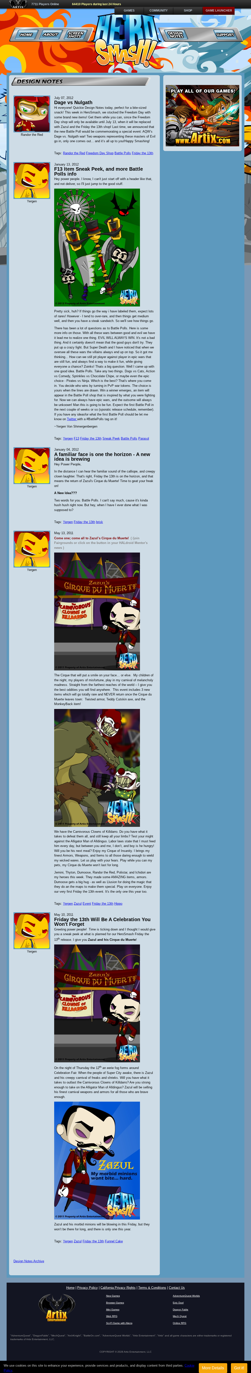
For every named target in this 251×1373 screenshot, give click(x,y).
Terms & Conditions (152, 1288)
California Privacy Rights (118, 1288)
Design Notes (176, 34)
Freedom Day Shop (99, 153)
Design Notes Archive (28, 1261)
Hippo (118, 903)
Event (87, 903)
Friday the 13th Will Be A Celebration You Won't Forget (102, 922)
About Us (51, 34)
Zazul (78, 903)
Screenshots (75, 34)
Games (129, 10)
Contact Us (177, 1288)
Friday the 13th (142, 153)
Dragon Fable (180, 1309)
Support (225, 34)
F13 (76, 438)
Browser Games (115, 1302)
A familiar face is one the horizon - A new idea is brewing (102, 457)
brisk (99, 522)
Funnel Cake (114, 1241)
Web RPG (111, 1316)
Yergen (68, 438)
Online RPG (179, 1323)
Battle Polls (122, 153)
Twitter (72, 419)
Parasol (143, 438)
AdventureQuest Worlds (186, 1295)
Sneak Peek (111, 438)
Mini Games (112, 1309)
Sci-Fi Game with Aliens (119, 1323)
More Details (213, 1368)
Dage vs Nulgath (73, 102)
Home (26, 34)
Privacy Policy (87, 1288)
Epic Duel (178, 1302)
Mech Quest (180, 1316)
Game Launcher (219, 10)
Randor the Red (74, 153)
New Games (113, 1295)
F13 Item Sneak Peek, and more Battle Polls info (98, 171)
